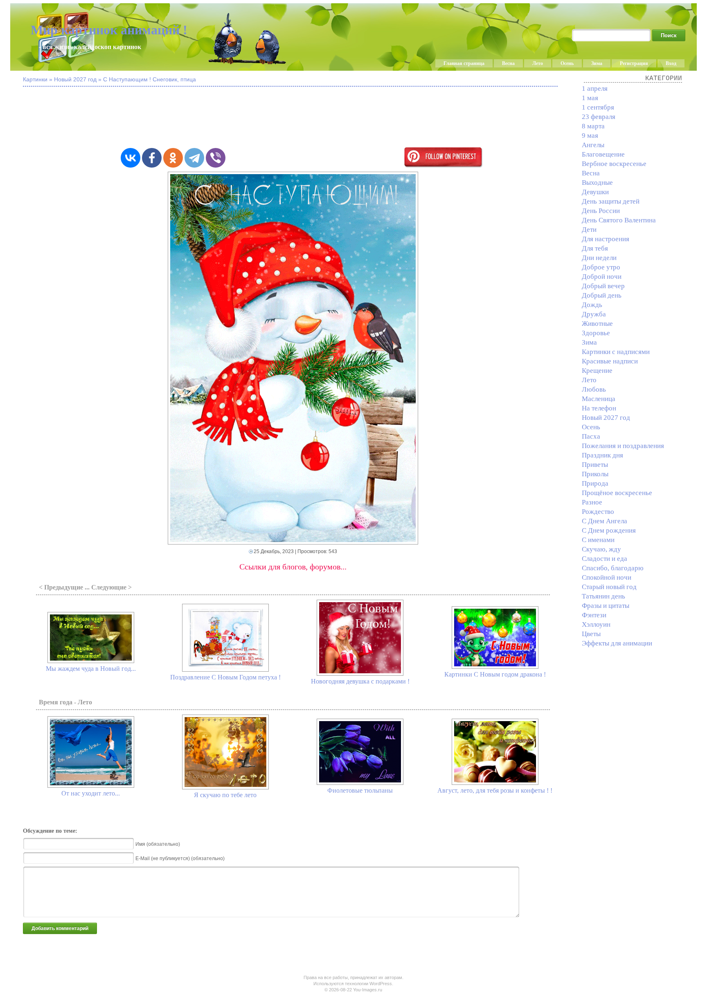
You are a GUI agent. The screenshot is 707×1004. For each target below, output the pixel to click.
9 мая (590, 135)
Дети (589, 229)
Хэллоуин (596, 624)
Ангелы (593, 145)
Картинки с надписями (616, 352)
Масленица (598, 399)
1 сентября (598, 107)
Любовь (594, 389)
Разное (592, 502)
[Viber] (215, 158)
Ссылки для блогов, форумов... (293, 566)
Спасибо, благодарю (613, 568)
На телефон (599, 408)
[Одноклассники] (173, 158)
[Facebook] (152, 158)
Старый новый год (609, 587)
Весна (508, 63)
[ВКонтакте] (130, 158)
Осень (567, 63)
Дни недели (599, 258)
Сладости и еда (604, 559)
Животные (597, 323)
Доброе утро (601, 267)
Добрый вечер (603, 286)
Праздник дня (602, 455)
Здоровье (596, 333)
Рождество (598, 511)
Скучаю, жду (601, 549)
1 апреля (595, 88)
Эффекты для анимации (617, 643)
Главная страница (464, 63)
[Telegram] (194, 158)
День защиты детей (610, 201)
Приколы (595, 474)
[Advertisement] (292, 117)
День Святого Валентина (619, 220)
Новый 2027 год (606, 417)
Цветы (591, 634)
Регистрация (634, 63)
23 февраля (598, 117)
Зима (596, 63)
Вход (671, 63)
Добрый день (601, 295)
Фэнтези (594, 615)
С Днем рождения (609, 530)
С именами (598, 540)
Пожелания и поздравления (623, 446)
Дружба (594, 314)
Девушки (595, 192)
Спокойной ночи (606, 577)
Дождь (592, 305)
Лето (537, 63)
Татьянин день (603, 596)
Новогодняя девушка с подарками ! (360, 681)
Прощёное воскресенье (617, 493)
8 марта (593, 126)
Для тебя (595, 248)
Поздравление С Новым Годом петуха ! (225, 677)
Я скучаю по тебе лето (225, 794)
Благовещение (603, 154)
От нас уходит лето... (90, 793)
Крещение (597, 370)
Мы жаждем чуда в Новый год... (91, 668)
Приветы (595, 464)
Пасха (591, 436)
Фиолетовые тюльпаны (360, 790)
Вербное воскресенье (614, 164)
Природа (595, 483)
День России (601, 211)
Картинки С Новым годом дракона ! (495, 674)
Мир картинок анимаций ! (109, 29)
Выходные (597, 182)
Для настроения (605, 239)
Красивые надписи (610, 361)
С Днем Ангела (604, 521)
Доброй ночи (601, 276)
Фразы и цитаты (605, 606)
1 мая (590, 98)
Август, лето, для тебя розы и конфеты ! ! (494, 790)
